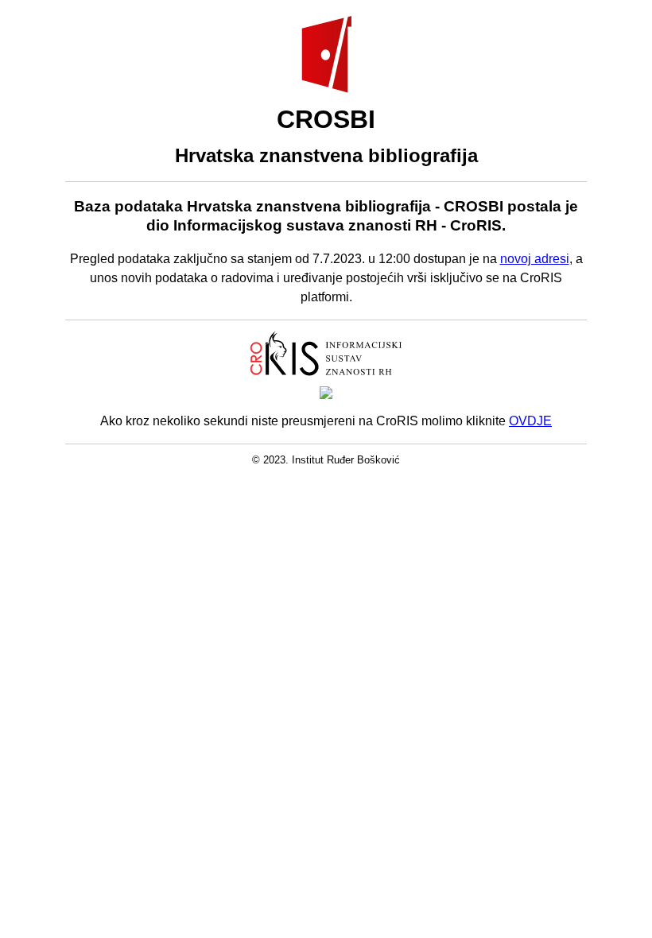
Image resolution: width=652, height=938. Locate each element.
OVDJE (530, 421)
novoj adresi (534, 259)
